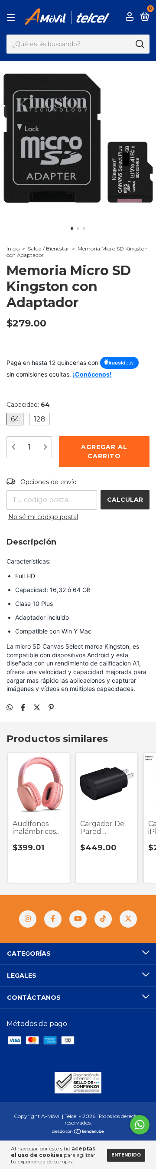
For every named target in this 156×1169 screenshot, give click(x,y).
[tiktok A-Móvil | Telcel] (103, 919)
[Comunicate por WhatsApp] (140, 1124)
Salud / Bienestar (48, 248)
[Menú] (12, 17)
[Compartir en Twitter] (36, 707)
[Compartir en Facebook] (23, 707)
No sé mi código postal (43, 517)
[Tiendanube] (78, 1132)
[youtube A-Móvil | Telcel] (78, 919)
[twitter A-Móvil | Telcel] (128, 919)
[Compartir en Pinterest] (51, 707)
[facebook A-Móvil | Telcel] (53, 919)
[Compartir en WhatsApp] (9, 707)
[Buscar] (139, 44)
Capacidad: (28, 405)
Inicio (13, 248)
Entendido (126, 1155)
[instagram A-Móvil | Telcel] (27, 919)
